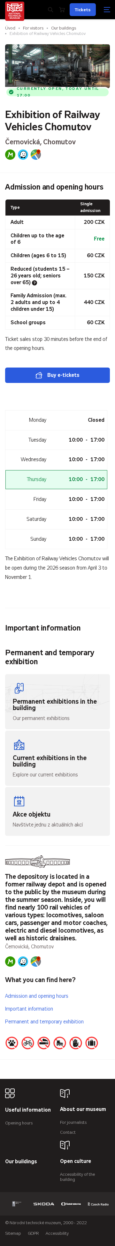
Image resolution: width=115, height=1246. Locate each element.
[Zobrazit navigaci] (107, 9)
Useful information (28, 1110)
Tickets (83, 9)
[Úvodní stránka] (14, 11)
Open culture (75, 1161)
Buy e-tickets (63, 375)
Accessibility (57, 1233)
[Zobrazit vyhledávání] (50, 9)
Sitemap (13, 1233)
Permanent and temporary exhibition (44, 1021)
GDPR (33, 1233)
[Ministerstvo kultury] (16, 1204)
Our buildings (63, 28)
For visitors (33, 28)
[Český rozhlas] (98, 1204)
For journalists (73, 1122)
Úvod (10, 28)
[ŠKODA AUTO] (44, 1204)
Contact (68, 1132)
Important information (29, 1009)
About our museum (83, 1109)
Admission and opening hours (36, 996)
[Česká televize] (71, 1204)
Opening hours (19, 1123)
